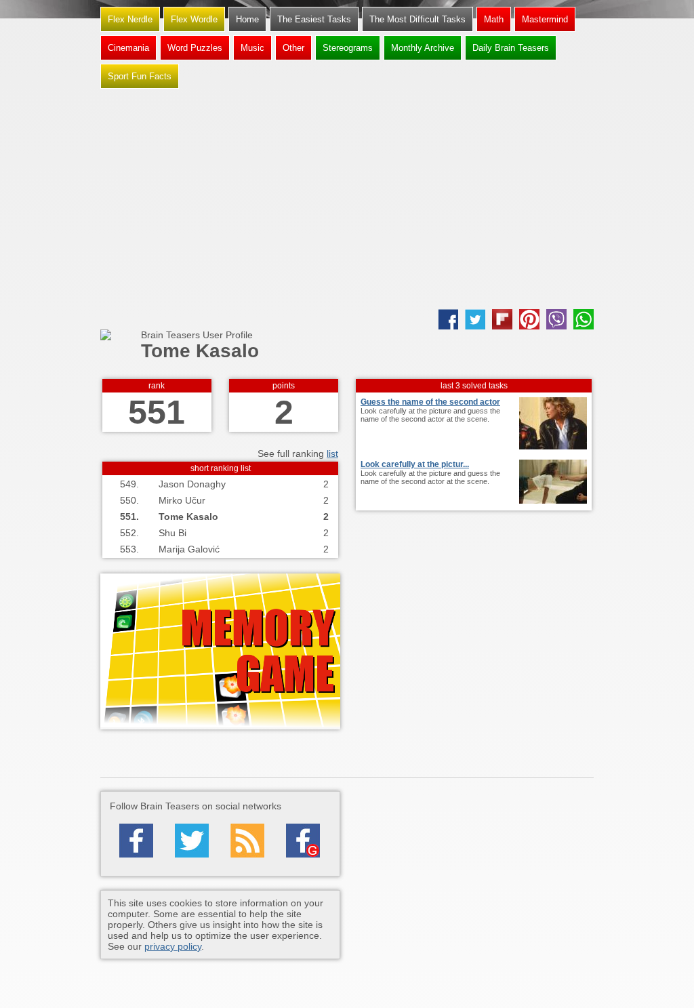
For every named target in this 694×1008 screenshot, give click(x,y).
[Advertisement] (347, 201)
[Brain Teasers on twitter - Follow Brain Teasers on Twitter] (191, 841)
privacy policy (172, 946)
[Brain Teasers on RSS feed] (247, 841)
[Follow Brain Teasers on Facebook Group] (303, 841)
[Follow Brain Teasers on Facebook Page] (136, 841)
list (332, 453)
